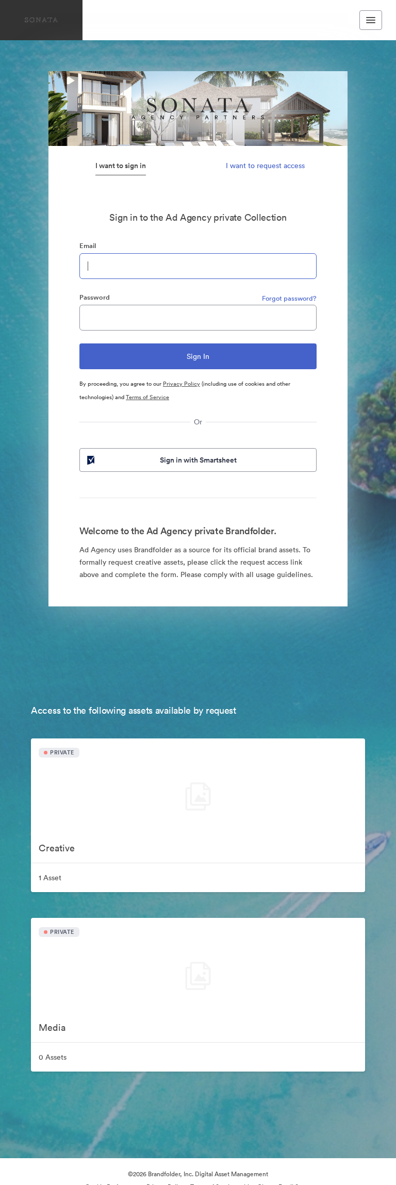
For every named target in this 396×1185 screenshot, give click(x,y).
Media (52, 1027)
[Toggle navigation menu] (370, 20)
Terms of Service (147, 397)
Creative (57, 848)
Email (87, 245)
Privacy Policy (181, 384)
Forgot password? (289, 298)
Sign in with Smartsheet (198, 460)
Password (94, 297)
